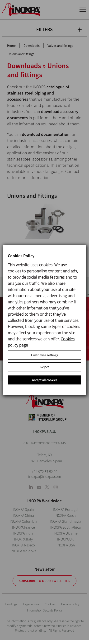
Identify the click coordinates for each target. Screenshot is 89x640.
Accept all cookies (44, 380)
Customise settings (44, 355)
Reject (44, 367)
